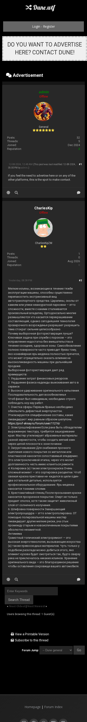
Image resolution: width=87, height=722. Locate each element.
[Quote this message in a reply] (78, 192)
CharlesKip (43, 208)
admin (24, 167)
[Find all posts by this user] (16, 192)
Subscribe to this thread (31, 640)
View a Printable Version (32, 634)
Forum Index (53, 707)
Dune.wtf (43, 7)
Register (49, 26)
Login (36, 26)
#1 (80, 164)
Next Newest (36, 606)
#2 (80, 280)
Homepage (33, 707)
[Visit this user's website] (8, 192)
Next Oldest (17, 606)
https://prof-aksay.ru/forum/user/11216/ (34, 423)
